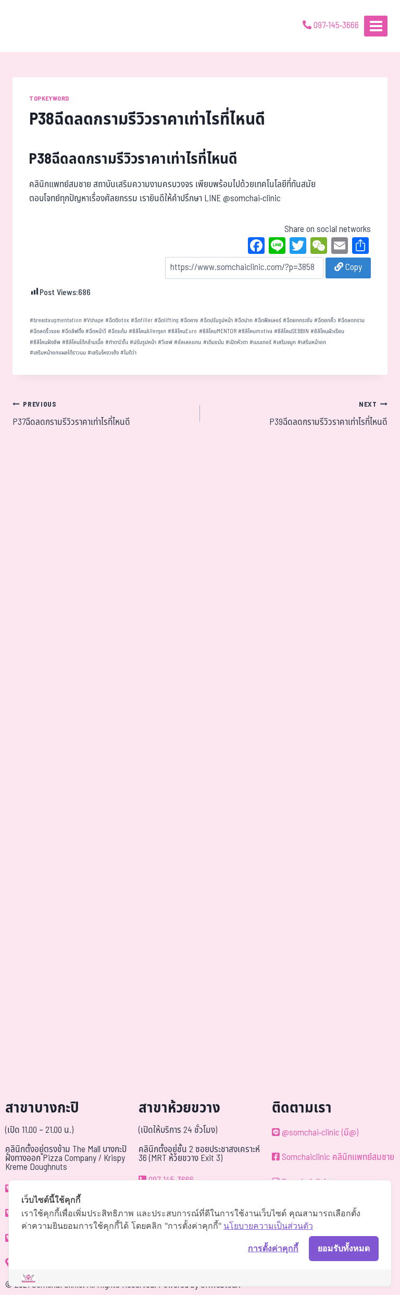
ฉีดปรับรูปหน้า (216, 320)
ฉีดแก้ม (117, 331)
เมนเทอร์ (260, 342)
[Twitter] (298, 247)
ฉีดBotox (117, 320)
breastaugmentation (56, 320)
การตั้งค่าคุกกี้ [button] (273, 1248)
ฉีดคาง (189, 320)
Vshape (93, 320)
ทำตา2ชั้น (116, 342)
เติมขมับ (213, 342)
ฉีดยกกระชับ (297, 320)
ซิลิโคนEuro (182, 331)
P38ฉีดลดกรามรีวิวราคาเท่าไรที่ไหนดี (133, 159)
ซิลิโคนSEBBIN (291, 331)
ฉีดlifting (166, 320)
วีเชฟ (165, 342)
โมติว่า (128, 352)
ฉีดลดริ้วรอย (45, 331)
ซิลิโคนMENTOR (217, 331)
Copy (352, 267)
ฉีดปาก (243, 320)
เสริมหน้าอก (311, 342)
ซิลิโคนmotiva (255, 331)
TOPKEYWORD (49, 98)
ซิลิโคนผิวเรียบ (327, 331)
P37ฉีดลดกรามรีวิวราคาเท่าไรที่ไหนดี (71, 414)
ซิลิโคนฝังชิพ (45, 342)
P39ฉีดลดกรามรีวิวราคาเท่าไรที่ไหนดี (328, 414)
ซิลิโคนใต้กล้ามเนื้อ (83, 342)
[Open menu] (376, 26)
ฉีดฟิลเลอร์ (267, 320)
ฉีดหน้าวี (95, 331)
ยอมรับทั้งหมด (344, 1248)
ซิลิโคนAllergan (147, 331)
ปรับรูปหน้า (143, 342)
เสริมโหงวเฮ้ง (103, 352)
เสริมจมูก (284, 342)
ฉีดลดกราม (351, 320)
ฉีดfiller (142, 320)
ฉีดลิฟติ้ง (72, 331)
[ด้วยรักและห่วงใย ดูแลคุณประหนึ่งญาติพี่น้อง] (37, 26)
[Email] (339, 247)
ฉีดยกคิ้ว (325, 320)
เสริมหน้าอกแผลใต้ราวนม (58, 352)
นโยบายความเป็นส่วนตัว (268, 1225)
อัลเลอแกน (187, 342)
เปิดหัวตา (237, 342)
